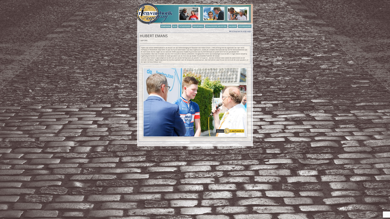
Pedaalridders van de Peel (216, 26)
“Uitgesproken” (185, 26)
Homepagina (166, 26)
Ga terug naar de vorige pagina (241, 31)
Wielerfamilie (198, 26)
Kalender (232, 26)
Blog (175, 26)
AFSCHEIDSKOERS (245, 26)
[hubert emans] (195, 102)
